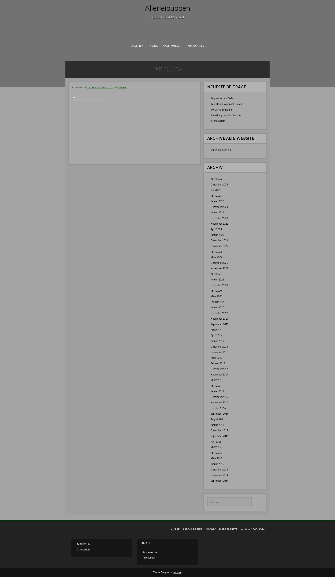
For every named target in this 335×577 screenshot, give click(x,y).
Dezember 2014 (219, 470)
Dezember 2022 (219, 240)
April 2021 (216, 274)
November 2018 (219, 352)
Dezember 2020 (219, 285)
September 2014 (220, 481)
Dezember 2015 (219, 430)
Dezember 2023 (219, 218)
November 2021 (219, 268)
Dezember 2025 (219, 185)
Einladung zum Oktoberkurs (226, 115)
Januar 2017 (217, 391)
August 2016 (217, 419)
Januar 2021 (217, 280)
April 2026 (216, 179)
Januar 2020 (217, 307)
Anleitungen (172, 46)
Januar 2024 (217, 212)
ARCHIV (210, 529)
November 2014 (219, 475)
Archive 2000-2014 (253, 529)
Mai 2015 (216, 447)
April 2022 (216, 252)
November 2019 (219, 319)
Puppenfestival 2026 (222, 98)
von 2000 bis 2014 (221, 150)
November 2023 (219, 224)
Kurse (154, 46)
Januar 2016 (217, 425)
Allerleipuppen (167, 8)
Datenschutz (83, 550)
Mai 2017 (216, 380)
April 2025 (216, 196)
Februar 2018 (218, 363)
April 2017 (216, 386)
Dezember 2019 (219, 313)
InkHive (177, 572)
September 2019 (220, 324)
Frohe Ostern (218, 121)
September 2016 (220, 414)
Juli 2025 (215, 190)
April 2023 (216, 229)
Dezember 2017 (219, 369)
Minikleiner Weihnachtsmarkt (227, 104)
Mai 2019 (216, 330)
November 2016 (219, 402)
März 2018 (216, 358)
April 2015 (216, 453)
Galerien (137, 46)
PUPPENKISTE (195, 46)
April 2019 (216, 335)
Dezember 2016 (219, 397)
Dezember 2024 (219, 207)
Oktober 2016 (218, 408)
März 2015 (216, 458)
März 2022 (216, 257)
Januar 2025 (217, 201)
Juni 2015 (216, 442)
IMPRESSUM (83, 544)
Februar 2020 (218, 302)
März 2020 (216, 296)
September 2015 (220, 436)
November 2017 (219, 375)
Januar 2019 (217, 341)
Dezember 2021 (219, 263)
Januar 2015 (217, 464)
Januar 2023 (217, 235)
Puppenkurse (150, 552)
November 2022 (219, 246)
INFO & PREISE (192, 529)
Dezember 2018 (219, 347)
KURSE (175, 529)
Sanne (122, 88)
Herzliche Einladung (221, 110)
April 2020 (216, 291)
